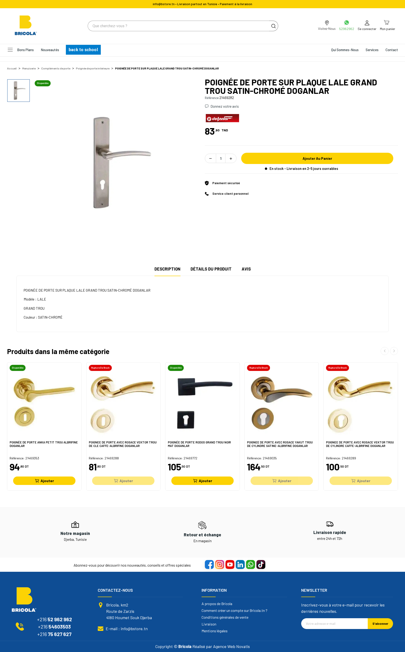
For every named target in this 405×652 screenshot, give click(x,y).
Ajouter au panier (317, 158)
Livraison (209, 624)
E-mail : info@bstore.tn (127, 628)
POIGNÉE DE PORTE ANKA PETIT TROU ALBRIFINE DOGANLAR (44, 444)
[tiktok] (260, 564)
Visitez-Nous (327, 29)
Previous (385, 351)
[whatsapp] (250, 564)
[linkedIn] (240, 564)
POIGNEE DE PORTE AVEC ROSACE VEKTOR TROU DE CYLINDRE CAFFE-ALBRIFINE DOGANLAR (360, 444)
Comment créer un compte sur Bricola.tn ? (234, 610)
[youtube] (229, 564)
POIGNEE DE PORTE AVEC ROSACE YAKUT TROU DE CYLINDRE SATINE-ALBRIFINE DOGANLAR (280, 444)
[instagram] (219, 564)
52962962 (346, 29)
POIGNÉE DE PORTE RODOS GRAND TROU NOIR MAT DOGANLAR (199, 444)
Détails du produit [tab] (211, 268)
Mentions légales (215, 631)
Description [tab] (167, 268)
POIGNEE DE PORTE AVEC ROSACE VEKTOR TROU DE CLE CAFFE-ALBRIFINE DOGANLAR (123, 444)
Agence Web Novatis (231, 646)
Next (394, 351)
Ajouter (47, 480)
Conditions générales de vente (225, 617)
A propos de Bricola (217, 604)
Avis (246, 268)
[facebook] (209, 564)
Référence (212, 98)
